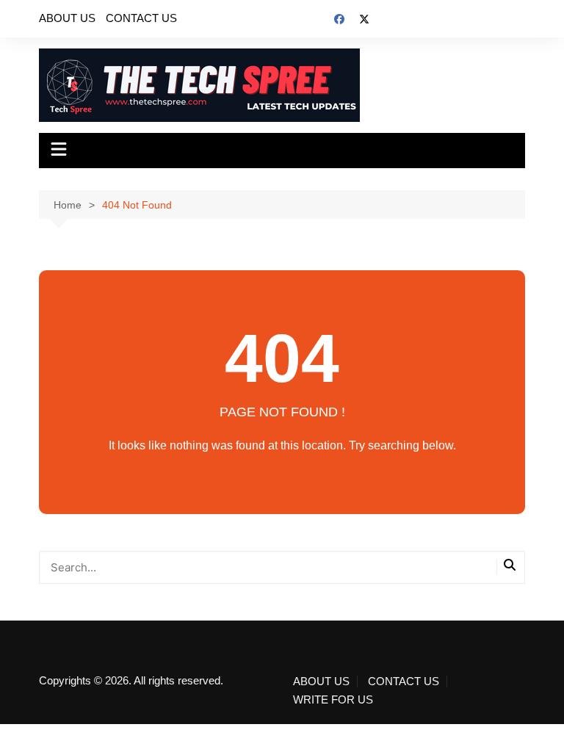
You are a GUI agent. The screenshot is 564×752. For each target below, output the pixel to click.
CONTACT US (141, 18)
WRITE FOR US (333, 700)
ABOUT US (67, 18)
